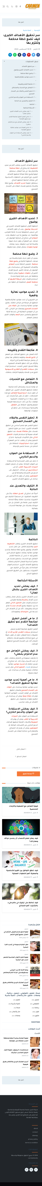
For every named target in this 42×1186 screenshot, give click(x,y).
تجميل (26, 929)
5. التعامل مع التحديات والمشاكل (23, 88)
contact (35, 1132)
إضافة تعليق (27, 774)
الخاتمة (32, 104)
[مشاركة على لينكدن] (24, 55)
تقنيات (22, 667)
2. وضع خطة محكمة (27, 73)
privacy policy (33, 1139)
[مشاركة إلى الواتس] (15, 55)
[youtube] (26, 1170)
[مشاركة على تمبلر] (19, 55)
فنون (26, 967)
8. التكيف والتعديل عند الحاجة (24, 101)
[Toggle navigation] (3, 6)
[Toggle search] (7, 6)
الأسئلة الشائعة (28, 108)
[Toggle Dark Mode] (12, 6)
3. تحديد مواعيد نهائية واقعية (24, 77)
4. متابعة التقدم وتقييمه (26, 84)
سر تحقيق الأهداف (28, 66)
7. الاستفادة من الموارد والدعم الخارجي (21, 97)
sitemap (35, 1136)
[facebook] (20, 6)
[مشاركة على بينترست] (29, 55)
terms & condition (31, 1143)
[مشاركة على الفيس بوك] (38, 55)
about (36, 1128)
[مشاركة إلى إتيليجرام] (10, 55)
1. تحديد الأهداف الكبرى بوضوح (24, 70)
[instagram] (16, 6)
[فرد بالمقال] (33, 55)
